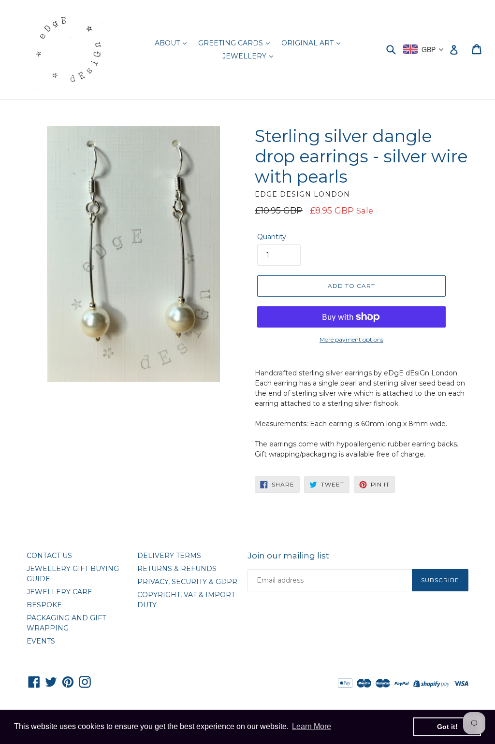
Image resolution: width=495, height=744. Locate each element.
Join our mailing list (288, 555)
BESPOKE (44, 605)
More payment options (351, 339)
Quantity (271, 236)
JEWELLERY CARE (59, 591)
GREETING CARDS (231, 43)
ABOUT (168, 43)
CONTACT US (49, 555)
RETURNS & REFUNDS (177, 568)
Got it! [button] (447, 726)
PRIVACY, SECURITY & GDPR (187, 581)
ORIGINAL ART (308, 43)
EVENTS (41, 641)
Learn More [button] (311, 726)
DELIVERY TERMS (169, 555)
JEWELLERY (245, 56)
